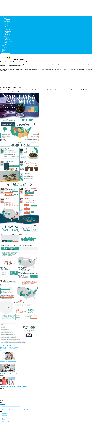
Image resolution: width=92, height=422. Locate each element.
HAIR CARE (3, 35)
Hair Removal (7, 43)
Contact (3, 52)
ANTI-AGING (6, 18)
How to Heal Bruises (8, 31)
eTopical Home (4, 413)
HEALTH (3, 27)
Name (1, 400)
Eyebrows (5, 47)
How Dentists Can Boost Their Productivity (8, 373)
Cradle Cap (7, 32)
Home (3, 414)
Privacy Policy (4, 49)
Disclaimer (3, 48)
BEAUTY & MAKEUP (7, 21)
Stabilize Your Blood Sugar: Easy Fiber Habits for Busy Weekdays (13, 386)
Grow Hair (7, 37)
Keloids (7, 26)
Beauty (3, 45)
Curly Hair (7, 44)
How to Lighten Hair (8, 38)
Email (1, 402)
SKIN (3, 17)
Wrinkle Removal (8, 19)
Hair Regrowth (8, 39)
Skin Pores (7, 20)
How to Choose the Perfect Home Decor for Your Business (11, 406)
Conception (7, 28)
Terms (3, 51)
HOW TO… (5, 36)
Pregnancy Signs (8, 29)
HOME (3, 16)
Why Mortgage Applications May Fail (8, 361)
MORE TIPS (5, 42)
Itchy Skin (7, 25)
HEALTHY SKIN (6, 24)
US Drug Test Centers (7, 345)
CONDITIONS (6, 30)
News (3, 418)
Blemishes (7, 23)
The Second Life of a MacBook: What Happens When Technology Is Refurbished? (15, 409)
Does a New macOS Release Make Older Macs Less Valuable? (11, 408)
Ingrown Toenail (8, 34)
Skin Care (5, 417)
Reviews (3, 419)
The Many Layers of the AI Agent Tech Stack (8, 348)
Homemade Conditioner (9, 41)
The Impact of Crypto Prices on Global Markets (9, 347)
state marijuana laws (25, 85)
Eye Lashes (5, 46)
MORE (5, 33)
